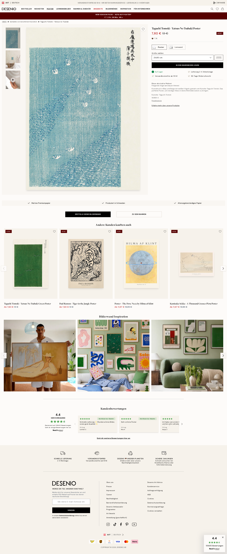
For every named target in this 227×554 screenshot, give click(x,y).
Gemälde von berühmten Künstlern (23, 22)
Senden (71, 510)
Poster (50, 9)
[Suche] (212, 9)
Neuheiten (39, 9)
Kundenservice (153, 487)
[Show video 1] (13, 80)
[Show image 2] (13, 59)
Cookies (150, 499)
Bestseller (26, 9)
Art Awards (110, 514)
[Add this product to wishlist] (143, 29)
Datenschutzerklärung (66, 516)
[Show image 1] (13, 38)
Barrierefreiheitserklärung (116, 503)
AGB (149, 495)
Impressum (110, 491)
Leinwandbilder (63, 9)
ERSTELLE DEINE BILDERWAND (88, 214)
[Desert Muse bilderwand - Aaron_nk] (40, 355)
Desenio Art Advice (155, 482)
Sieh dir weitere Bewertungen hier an (113, 438)
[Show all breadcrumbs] (4, 22)
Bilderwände (112, 9)
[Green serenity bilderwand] (187, 355)
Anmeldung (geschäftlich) (116, 518)
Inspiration (125, 9)
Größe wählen (158, 53)
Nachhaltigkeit (112, 499)
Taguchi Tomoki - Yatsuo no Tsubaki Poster (54, 22)
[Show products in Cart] (222, 9)
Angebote (98, 9)
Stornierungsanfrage (155, 507)
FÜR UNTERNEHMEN (142, 9)
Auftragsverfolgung (155, 491)
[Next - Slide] (223, 268)
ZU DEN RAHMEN (139, 214)
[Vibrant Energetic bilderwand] (113, 355)
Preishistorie (157, 101)
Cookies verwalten (154, 511)
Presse (109, 487)
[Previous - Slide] (4, 268)
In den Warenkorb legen (187, 65)
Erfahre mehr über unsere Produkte (165, 106)
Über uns (110, 482)
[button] (218, 57)
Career (109, 495)
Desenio (120, 547)
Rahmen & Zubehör (82, 9)
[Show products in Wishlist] (217, 9)
